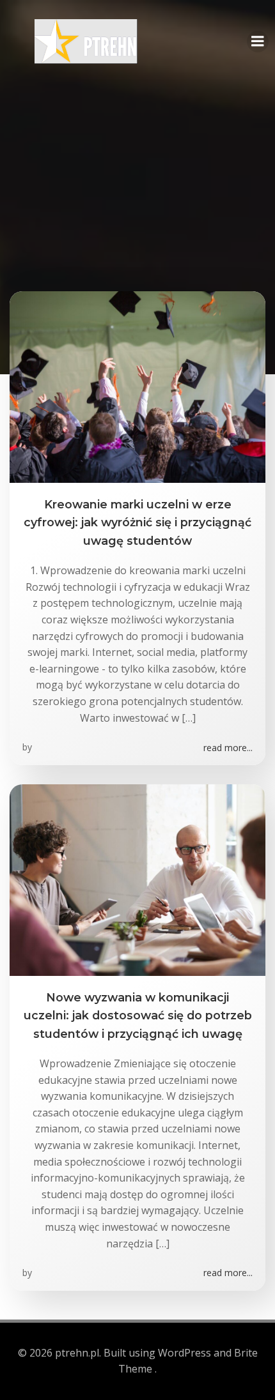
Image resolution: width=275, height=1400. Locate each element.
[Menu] (258, 41)
